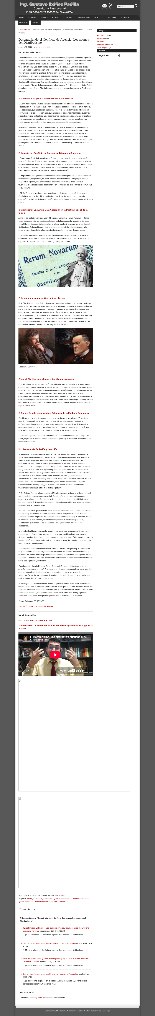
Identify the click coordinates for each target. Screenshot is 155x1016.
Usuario (35, 23)
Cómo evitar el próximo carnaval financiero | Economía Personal (49, 974)
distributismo (66, 899)
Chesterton (37, 899)
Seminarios (68, 18)
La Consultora (83, 18)
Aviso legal (106, 1011)
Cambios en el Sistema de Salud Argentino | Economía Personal (49, 943)
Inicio (21, 18)
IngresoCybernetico (105, 44)
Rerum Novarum (61, 902)
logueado (38, 998)
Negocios (125, 18)
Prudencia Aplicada (49, 18)
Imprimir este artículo (42, 47)
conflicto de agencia (51, 899)
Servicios (32, 18)
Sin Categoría (103, 48)
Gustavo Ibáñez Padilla (43, 902)
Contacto (23, 23)
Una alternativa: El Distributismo (35, 620)
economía (29, 902)
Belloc (29, 899)
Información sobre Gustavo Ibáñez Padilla (35, 606)
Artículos (98, 18)
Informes (100, 41)
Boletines (112, 18)
